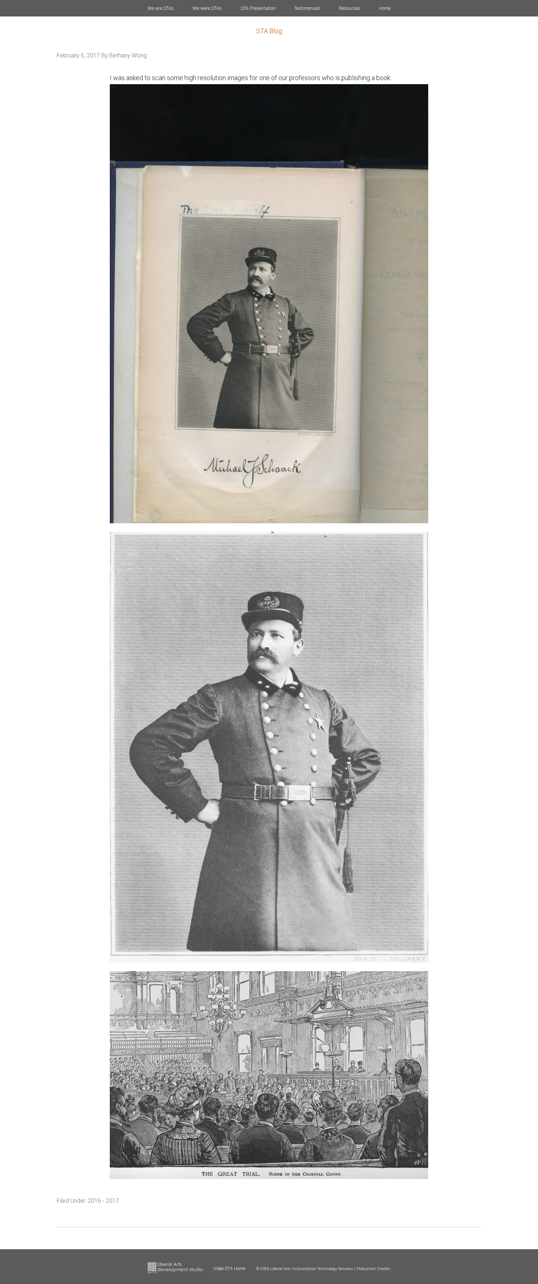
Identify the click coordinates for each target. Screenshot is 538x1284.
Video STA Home (229, 1268)
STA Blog (269, 31)
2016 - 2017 (103, 1200)
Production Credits (373, 1268)
